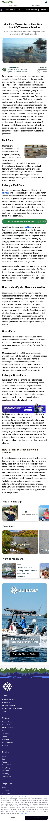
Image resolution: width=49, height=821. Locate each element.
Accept (36, 818)
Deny (13, 818)
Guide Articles (31, 10)
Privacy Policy (24, 813)
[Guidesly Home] (7, 2)
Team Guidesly (13, 67)
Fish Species (10, 10)
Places (20, 10)
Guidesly (28, 797)
